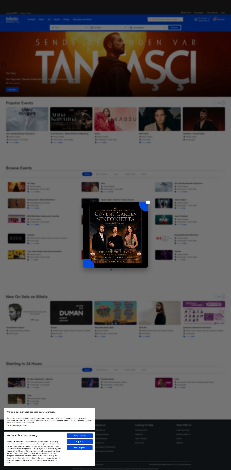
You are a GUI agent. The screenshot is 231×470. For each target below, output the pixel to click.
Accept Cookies (80, 436)
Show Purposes (80, 447)
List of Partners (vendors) (16, 425)
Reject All (79, 442)
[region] (49, 437)
